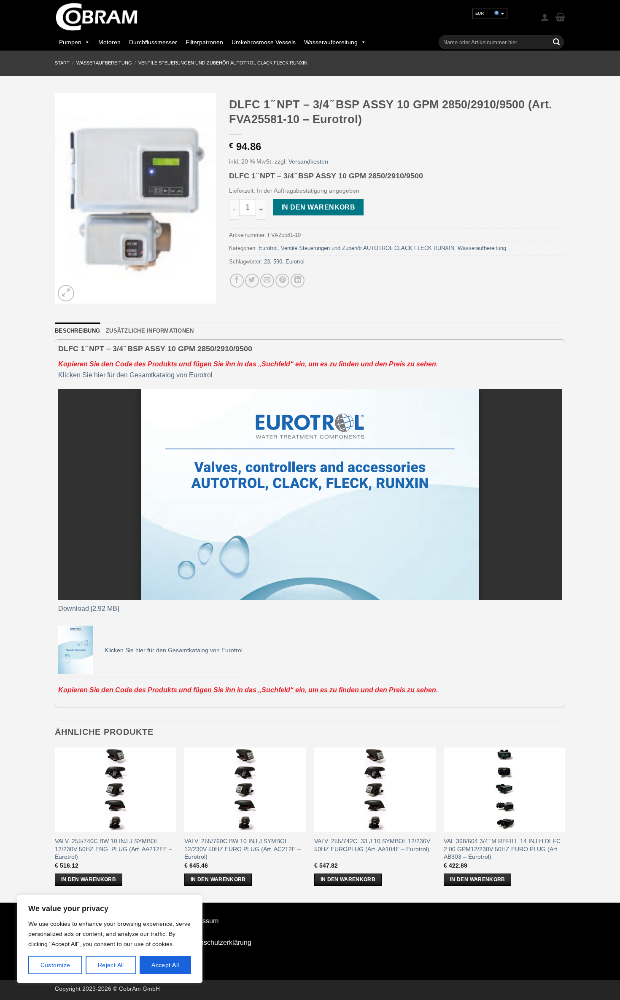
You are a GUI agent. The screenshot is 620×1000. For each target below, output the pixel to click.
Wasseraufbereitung (331, 42)
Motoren (109, 42)
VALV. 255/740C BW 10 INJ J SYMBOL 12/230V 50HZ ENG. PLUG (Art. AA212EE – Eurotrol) (113, 849)
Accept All (165, 965)
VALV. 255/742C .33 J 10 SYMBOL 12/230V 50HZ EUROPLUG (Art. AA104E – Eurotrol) (372, 845)
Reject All (111, 965)
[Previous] (55, 824)
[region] (109, 939)
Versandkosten (308, 161)
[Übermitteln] (556, 42)
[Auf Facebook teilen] (237, 281)
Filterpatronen (204, 42)
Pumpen (70, 42)
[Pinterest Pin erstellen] (282, 281)
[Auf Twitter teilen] (252, 281)
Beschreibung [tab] (77, 331)
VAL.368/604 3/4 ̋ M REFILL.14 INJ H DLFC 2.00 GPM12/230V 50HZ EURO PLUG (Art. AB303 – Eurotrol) (502, 849)
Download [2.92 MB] (88, 608)
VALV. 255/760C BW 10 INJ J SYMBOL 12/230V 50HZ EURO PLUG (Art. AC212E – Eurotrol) (242, 849)
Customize (55, 965)
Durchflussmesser (153, 42)
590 (277, 261)
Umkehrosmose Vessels (264, 42)
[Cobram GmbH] (97, 16)
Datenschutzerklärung (218, 942)
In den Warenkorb (318, 207)
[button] (545, 17)
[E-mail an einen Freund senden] (267, 281)
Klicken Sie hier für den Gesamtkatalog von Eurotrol (135, 375)
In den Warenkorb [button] (88, 879)
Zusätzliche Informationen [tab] (150, 331)
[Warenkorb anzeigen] (560, 17)
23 (267, 261)
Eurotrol (268, 248)
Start (62, 62)
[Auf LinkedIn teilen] (298, 281)
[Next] (564, 824)
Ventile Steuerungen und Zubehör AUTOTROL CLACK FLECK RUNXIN (222, 62)
